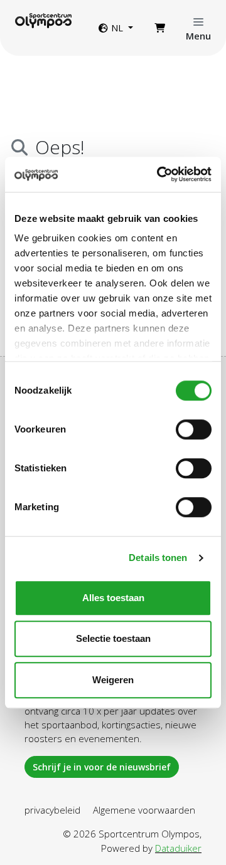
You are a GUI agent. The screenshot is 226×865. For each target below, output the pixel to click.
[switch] (194, 429)
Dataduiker (178, 848)
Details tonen (158, 557)
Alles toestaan (113, 597)
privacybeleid (52, 810)
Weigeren (113, 679)
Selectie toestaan (113, 638)
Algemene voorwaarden (144, 810)
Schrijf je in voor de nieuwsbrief (102, 767)
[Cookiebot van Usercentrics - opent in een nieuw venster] (159, 174)
